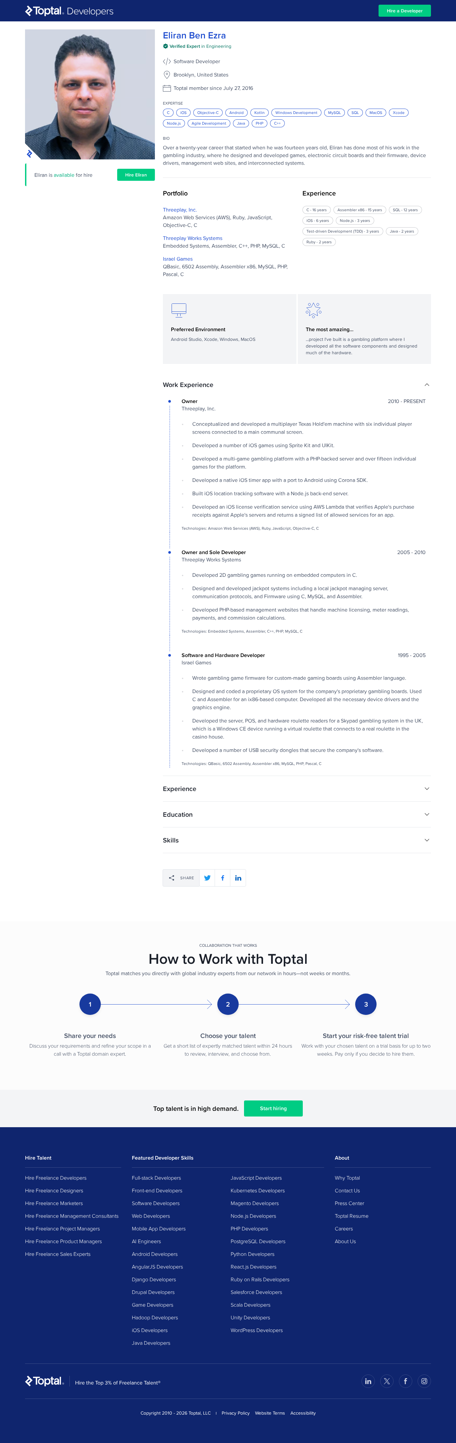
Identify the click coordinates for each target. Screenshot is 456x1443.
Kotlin (259, 112)
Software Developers (156, 1203)
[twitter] (207, 878)
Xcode (399, 112)
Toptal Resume (352, 1215)
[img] (197, 46)
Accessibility (303, 1413)
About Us (345, 1241)
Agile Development (209, 123)
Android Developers (155, 1254)
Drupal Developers (153, 1292)
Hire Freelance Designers (54, 1190)
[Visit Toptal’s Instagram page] (424, 1381)
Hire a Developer (405, 10)
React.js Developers (253, 1266)
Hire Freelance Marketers (54, 1203)
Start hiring (273, 1108)
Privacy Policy (236, 1413)
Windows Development (296, 112)
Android (236, 112)
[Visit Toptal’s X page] (387, 1381)
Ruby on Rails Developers (260, 1279)
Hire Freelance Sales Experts (57, 1254)
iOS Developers (150, 1330)
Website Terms (270, 1413)
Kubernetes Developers (258, 1190)
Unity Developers (250, 1317)
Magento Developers (255, 1203)
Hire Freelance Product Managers (63, 1241)
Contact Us (347, 1190)
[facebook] (222, 878)
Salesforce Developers (256, 1292)
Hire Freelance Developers (55, 1177)
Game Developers (152, 1304)
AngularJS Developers (157, 1266)
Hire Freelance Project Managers (62, 1228)
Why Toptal (347, 1177)
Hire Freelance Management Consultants (72, 1215)
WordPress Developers (257, 1330)
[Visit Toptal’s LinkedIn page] (368, 1381)
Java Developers (151, 1342)
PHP (259, 123)
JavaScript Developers (256, 1177)
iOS (183, 112)
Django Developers (154, 1279)
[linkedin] (238, 878)
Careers (344, 1228)
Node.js (174, 123)
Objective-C (208, 112)
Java (241, 123)
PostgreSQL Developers (258, 1241)
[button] (297, 384)
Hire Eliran (136, 174)
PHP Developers (249, 1228)
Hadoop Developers (155, 1317)
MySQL (334, 112)
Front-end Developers (157, 1190)
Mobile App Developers (159, 1228)
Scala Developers (250, 1304)
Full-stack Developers (156, 1177)
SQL (355, 112)
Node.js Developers (253, 1215)
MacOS (376, 112)
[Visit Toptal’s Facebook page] (405, 1381)
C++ (277, 123)
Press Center (349, 1203)
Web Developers (151, 1215)
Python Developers (252, 1254)
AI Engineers (146, 1241)
